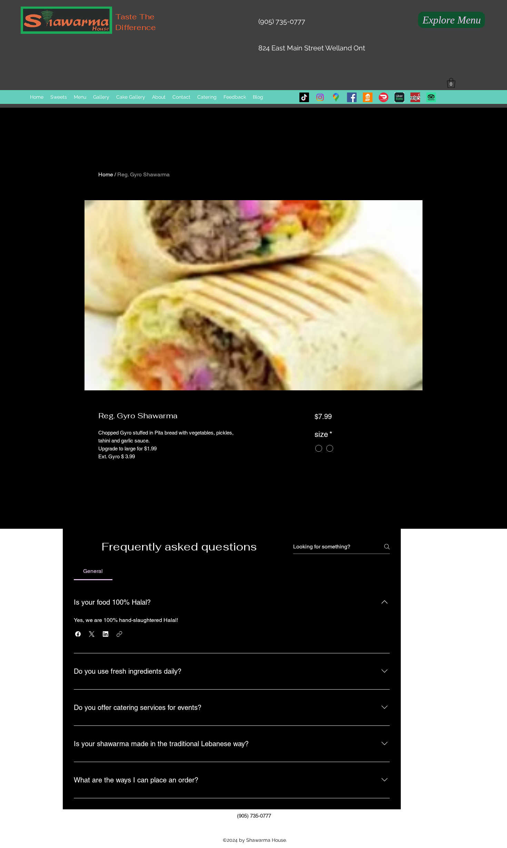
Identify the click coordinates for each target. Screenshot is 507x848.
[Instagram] (320, 97)
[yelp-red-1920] (415, 97)
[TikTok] (304, 97)
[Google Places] (336, 97)
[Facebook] (352, 97)
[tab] (93, 571)
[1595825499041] (367, 97)
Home (105, 174)
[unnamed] (431, 97)
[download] (399, 97)
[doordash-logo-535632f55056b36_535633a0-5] (383, 97)
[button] (451, 83)
